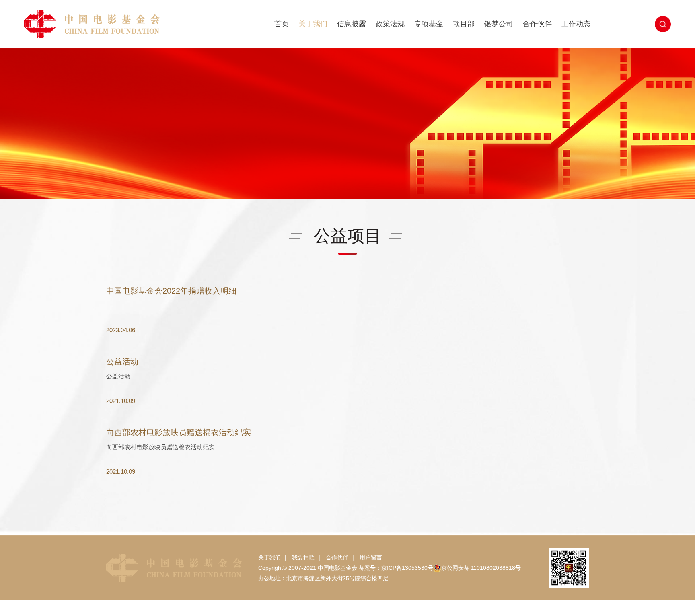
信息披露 (351, 24)
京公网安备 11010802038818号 (481, 568)
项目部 (464, 24)
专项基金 (428, 24)
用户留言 (371, 557)
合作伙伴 (537, 24)
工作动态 (575, 24)
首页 (281, 24)
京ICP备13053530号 (407, 568)
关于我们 (312, 24)
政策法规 (390, 24)
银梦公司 (498, 24)
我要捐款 (303, 557)
